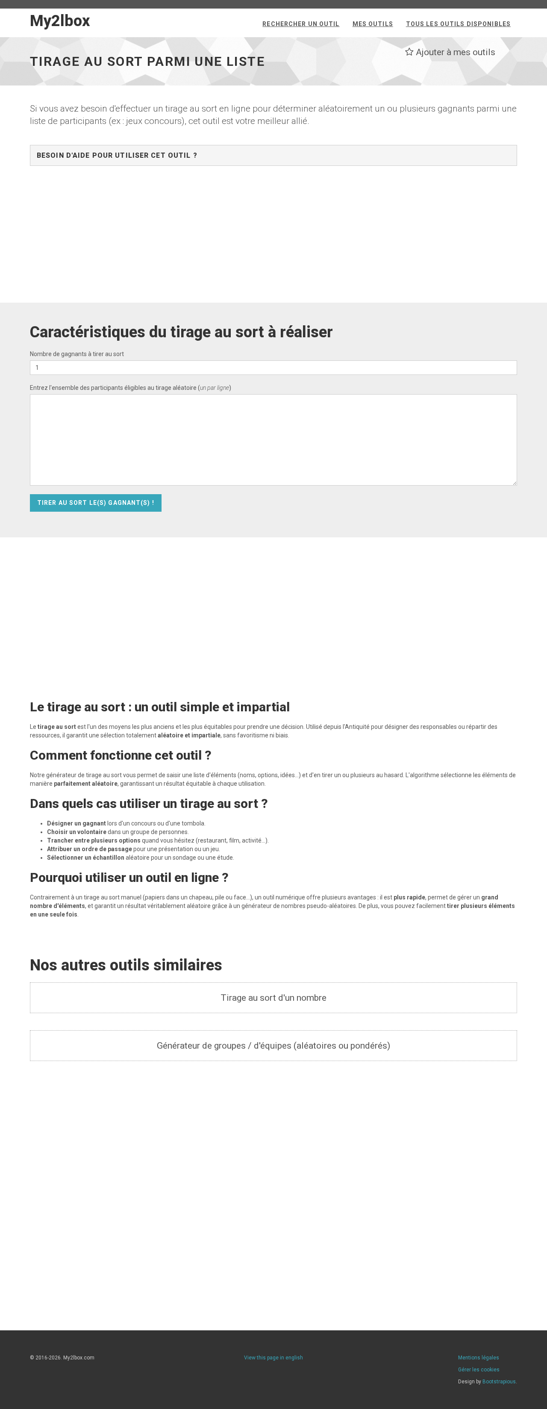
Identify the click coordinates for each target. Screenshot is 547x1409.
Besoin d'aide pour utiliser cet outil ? (117, 155)
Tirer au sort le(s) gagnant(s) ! (95, 502)
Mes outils (373, 24)
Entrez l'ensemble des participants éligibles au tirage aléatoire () (130, 387)
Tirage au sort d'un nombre (273, 998)
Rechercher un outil (300, 24)
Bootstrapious (499, 1382)
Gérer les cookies (479, 1370)
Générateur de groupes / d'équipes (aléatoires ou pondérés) (273, 1046)
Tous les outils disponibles (458, 24)
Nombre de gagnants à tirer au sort (77, 354)
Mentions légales (478, 1358)
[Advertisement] (273, 238)
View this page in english (273, 1358)
